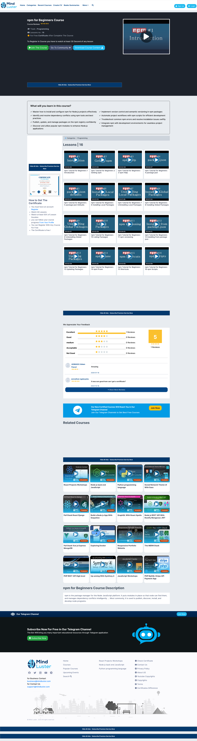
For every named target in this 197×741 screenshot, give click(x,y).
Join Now (181, 614)
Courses (67, 665)
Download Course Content (88, 47)
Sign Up (181, 6)
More (85, 5)
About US (141, 672)
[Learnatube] (9, 4)
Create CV (57, 5)
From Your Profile (46, 222)
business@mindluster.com (39, 681)
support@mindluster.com (38, 687)
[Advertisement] (74, 67)
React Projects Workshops (111, 661)
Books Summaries (71, 5)
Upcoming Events (71, 672)
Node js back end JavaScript (111, 665)
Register (34, 209)
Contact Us (142, 665)
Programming (82, 138)
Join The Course (39, 47)
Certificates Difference (147, 688)
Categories (31, 5)
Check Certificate (145, 661)
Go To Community (60, 47)
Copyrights (142, 680)
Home (22, 5)
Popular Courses (70, 669)
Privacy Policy (143, 669)
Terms (140, 684)
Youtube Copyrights (146, 676)
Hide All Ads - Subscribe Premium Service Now (74, 85)
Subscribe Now (38, 638)
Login (192, 6)
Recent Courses (45, 5)
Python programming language (112, 669)
